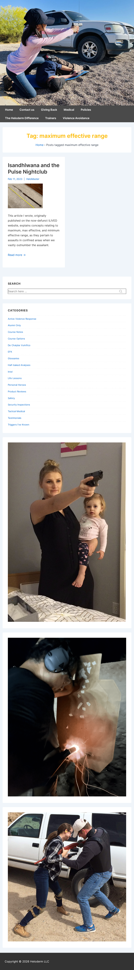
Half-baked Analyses (19, 365)
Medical (69, 109)
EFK (10, 351)
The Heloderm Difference (22, 118)
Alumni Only (14, 325)
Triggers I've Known (18, 424)
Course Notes (15, 332)
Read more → (17, 255)
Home (9, 109)
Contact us (27, 109)
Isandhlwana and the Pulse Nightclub (33, 168)
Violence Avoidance (76, 118)
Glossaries (13, 358)
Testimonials (14, 418)
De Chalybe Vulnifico (19, 345)
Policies (86, 109)
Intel (10, 371)
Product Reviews (17, 391)
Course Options (16, 338)
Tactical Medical (16, 411)
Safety (11, 398)
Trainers (50, 118)
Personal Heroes (17, 384)
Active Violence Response (22, 318)
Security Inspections (19, 404)
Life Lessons (15, 378)
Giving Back (49, 109)
